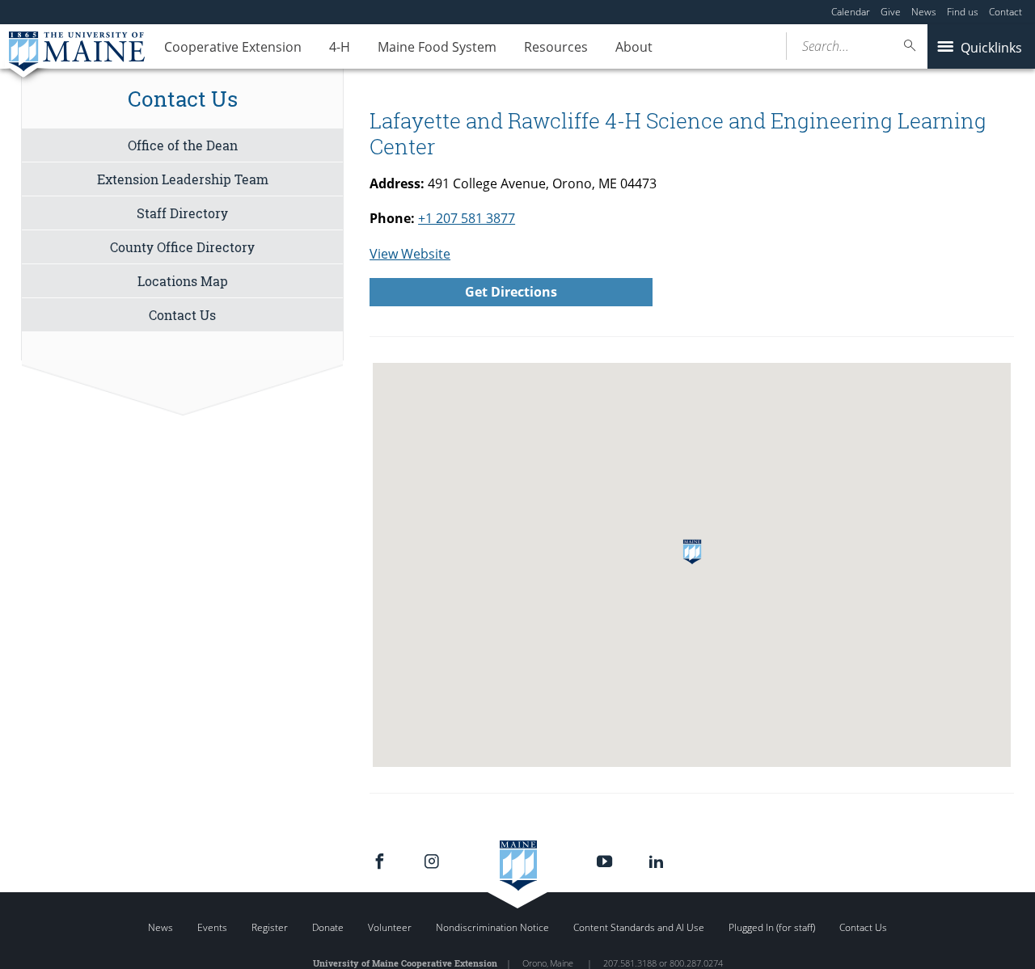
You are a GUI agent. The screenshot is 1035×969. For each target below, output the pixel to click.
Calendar (850, 12)
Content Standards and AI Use (638, 927)
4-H (339, 47)
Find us (962, 12)
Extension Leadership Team (182, 179)
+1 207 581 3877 (466, 218)
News (923, 12)
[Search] (910, 45)
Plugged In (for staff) (772, 927)
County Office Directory (182, 246)
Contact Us (182, 314)
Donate (328, 927)
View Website (410, 254)
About (634, 47)
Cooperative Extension (233, 47)
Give (891, 12)
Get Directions (511, 292)
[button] (692, 552)
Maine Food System (437, 47)
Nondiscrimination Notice (492, 927)
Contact (1005, 12)
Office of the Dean (183, 145)
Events (212, 927)
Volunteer (390, 927)
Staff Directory (182, 212)
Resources (556, 47)
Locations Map (182, 280)
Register (269, 927)
